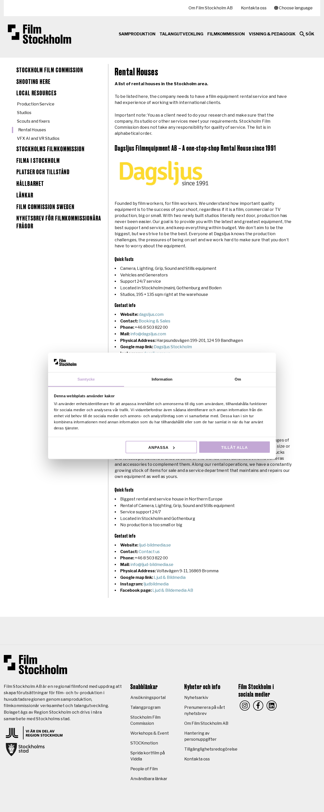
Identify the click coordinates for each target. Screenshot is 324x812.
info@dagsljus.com (148, 334)
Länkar (24, 195)
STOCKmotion (144, 743)
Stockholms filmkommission (50, 149)
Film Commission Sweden (45, 207)
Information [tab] (162, 379)
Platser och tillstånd (43, 172)
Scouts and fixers (33, 121)
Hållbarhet (30, 184)
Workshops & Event (149, 733)
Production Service (35, 104)
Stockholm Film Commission (49, 70)
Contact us (149, 551)
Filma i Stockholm (38, 161)
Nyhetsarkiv (196, 697)
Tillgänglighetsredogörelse (210, 749)
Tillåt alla (234, 447)
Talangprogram (145, 707)
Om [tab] (238, 379)
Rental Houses (32, 129)
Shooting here (33, 82)
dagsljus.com (151, 314)
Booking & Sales (154, 321)
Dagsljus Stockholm (173, 346)
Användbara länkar (148, 778)
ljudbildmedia (156, 584)
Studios (24, 112)
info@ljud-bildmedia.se (151, 564)
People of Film (144, 768)
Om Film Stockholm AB (211, 8)
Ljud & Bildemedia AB (172, 590)
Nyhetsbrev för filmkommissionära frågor (58, 222)
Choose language (295, 8)
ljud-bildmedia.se (155, 545)
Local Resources (36, 93)
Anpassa (158, 447)
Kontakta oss (254, 8)
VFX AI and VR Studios (38, 138)
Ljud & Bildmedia (170, 577)
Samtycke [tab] (86, 379)
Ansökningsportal (148, 697)
